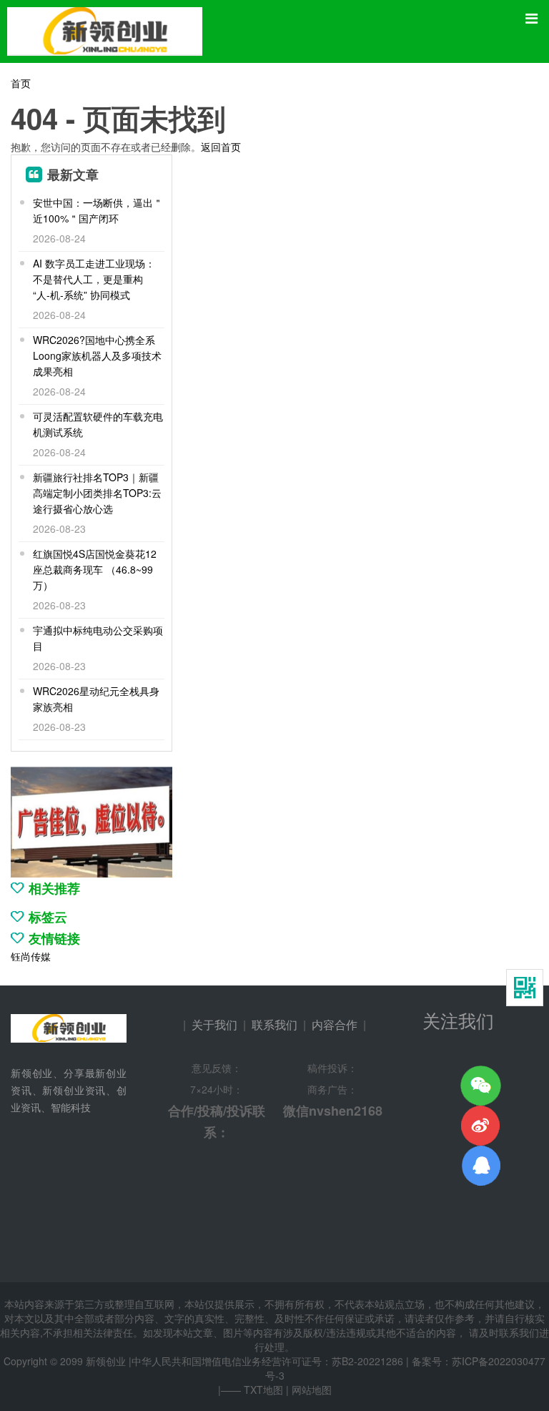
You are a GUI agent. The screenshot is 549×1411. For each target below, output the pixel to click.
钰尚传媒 (31, 956)
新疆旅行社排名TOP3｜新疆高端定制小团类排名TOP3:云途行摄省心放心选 (97, 493)
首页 (21, 83)
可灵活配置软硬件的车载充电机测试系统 (98, 424)
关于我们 (214, 1024)
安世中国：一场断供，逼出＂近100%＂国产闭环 (98, 210)
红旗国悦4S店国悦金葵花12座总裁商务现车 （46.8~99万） (95, 569)
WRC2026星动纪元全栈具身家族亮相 (96, 699)
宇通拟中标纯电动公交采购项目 (98, 638)
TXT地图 (263, 1389)
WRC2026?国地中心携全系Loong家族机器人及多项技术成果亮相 (97, 355)
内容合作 (334, 1024)
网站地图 (312, 1389)
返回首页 (221, 146)
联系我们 (274, 1024)
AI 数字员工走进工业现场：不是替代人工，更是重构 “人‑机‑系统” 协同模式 (94, 279)
